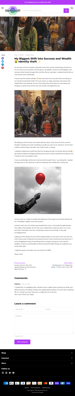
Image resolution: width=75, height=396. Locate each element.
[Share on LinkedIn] (2, 64)
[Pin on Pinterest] (2, 68)
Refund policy (46, 388)
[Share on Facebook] (2, 58)
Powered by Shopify (37, 392)
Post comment (22, 342)
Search (27, 388)
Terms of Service (35, 388)
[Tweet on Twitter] (2, 61)
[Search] (66, 10)
